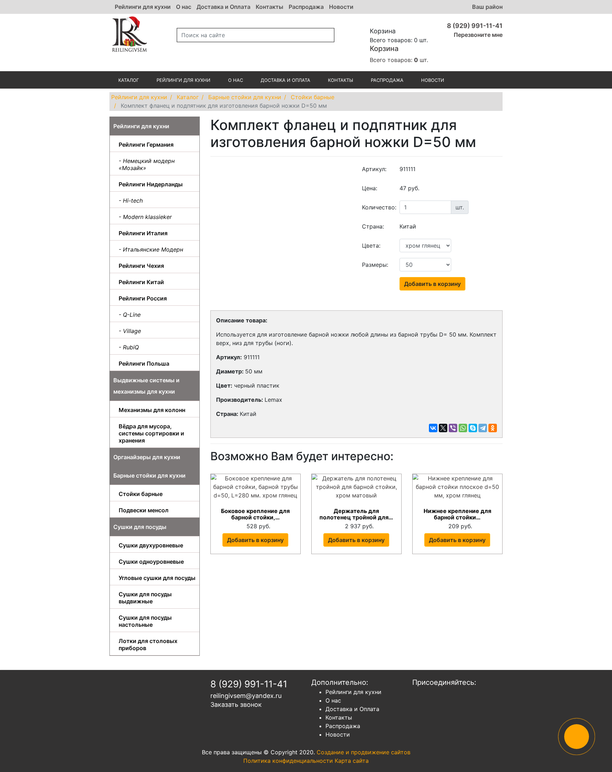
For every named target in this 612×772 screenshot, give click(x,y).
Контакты (269, 6)
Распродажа (306, 6)
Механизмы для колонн (152, 409)
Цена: (369, 188)
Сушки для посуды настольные (145, 621)
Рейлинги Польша (144, 363)
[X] (443, 428)
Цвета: (371, 245)
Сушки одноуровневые (151, 561)
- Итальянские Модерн (151, 249)
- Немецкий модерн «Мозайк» (147, 164)
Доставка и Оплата (223, 6)
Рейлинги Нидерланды (151, 184)
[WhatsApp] (463, 428)
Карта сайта (352, 760)
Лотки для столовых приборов (148, 644)
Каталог (128, 80)
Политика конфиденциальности (288, 760)
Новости (341, 6)
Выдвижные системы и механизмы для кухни (146, 386)
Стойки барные (141, 493)
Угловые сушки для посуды (157, 577)
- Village (130, 330)
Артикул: (374, 169)
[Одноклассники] (492, 428)
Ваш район (487, 6)
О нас (183, 6)
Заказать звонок (236, 704)
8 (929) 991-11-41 (475, 25)
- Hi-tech (131, 200)
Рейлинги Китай (141, 282)
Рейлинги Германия (146, 144)
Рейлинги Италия (143, 233)
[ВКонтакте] (433, 428)
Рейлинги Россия (143, 298)
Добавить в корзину (432, 283)
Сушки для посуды (139, 526)
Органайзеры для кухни (146, 457)
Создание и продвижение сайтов (363, 752)
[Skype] (473, 428)
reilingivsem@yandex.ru (246, 695)
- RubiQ (129, 347)
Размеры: (375, 264)
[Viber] (453, 428)
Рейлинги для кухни (143, 6)
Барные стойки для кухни (149, 475)
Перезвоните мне (478, 34)
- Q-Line (130, 314)
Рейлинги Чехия (141, 265)
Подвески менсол (144, 510)
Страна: (373, 226)
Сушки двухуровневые (151, 545)
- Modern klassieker (145, 216)
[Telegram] (482, 428)
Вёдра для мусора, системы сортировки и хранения (151, 433)
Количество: (378, 207)
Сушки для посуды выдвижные (145, 598)
